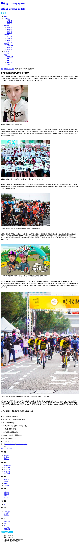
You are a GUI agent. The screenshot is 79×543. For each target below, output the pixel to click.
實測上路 (6, 497)
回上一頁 (9, 448)
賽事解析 (6, 483)
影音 (5, 504)
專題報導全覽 (7, 465)
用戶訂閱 (6, 527)
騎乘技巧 (6, 494)
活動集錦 (11, 69)
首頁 (2, 69)
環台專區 (6, 515)
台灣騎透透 (7, 511)
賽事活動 (6, 69)
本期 (5, 523)
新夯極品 (6, 459)
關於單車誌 (7, 521)
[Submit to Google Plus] (21, 444)
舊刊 (5, 525)
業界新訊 (6, 457)
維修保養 (6, 495)
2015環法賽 (7, 469)
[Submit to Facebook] (9, 444)
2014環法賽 (7, 467)
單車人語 (6, 492)
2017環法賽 (7, 473)
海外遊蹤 (6, 513)
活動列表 (6, 479)
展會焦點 (6, 481)
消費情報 (6, 455)
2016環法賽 (7, 471)
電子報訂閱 (7, 529)
